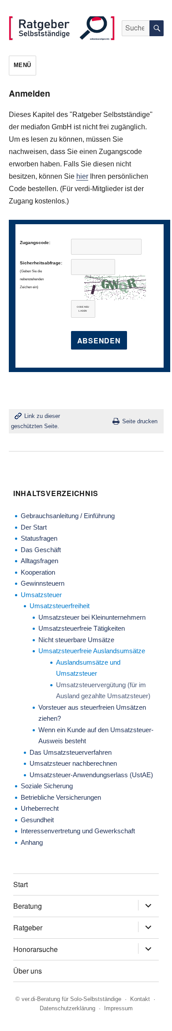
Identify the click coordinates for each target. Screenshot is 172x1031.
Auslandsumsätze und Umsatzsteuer (88, 667)
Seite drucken (139, 421)
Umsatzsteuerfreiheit (60, 606)
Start (20, 884)
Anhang (32, 842)
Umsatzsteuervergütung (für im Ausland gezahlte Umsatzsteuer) (103, 690)
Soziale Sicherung (47, 786)
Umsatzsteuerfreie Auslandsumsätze (91, 651)
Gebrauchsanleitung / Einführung (68, 515)
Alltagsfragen (39, 560)
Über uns (27, 971)
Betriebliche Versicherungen (61, 797)
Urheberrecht (40, 808)
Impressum (118, 1008)
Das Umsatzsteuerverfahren (71, 752)
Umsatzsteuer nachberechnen (73, 763)
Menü (22, 65)
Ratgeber (27, 927)
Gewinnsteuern (42, 583)
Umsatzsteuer (41, 594)
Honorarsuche (35, 949)
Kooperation (38, 572)
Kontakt (140, 999)
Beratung (27, 906)
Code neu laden (83, 308)
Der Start (34, 527)
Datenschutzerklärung (67, 1008)
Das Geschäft (41, 549)
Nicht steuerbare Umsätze (76, 639)
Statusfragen (39, 538)
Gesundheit (37, 820)
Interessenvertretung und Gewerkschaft (78, 831)
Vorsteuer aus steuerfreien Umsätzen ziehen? (92, 713)
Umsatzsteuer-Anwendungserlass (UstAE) (91, 775)
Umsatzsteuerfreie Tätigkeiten (81, 628)
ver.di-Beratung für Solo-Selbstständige (71, 999)
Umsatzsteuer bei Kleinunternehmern (92, 617)
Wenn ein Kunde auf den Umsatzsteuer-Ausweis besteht (95, 735)
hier (82, 176)
